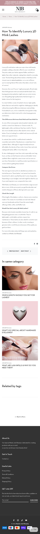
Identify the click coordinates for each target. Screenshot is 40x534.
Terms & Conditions (8, 474)
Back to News (21, 417)
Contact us (5, 459)
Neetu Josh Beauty (15, 233)
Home (4, 16)
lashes (15, 197)
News (10, 16)
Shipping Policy (6, 481)
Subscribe (34, 500)
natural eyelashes (16, 80)
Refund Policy (6, 478)
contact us (5, 233)
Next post (25, 251)
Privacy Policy (6, 471)
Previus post (14, 251)
